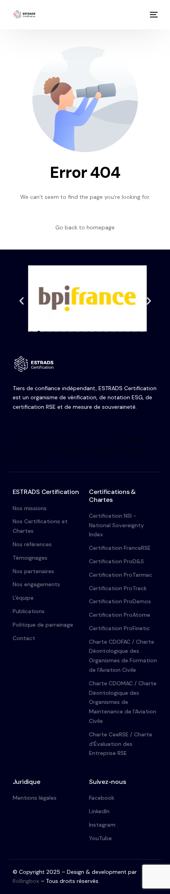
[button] (21, 301)
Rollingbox (26, 880)
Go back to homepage (85, 227)
